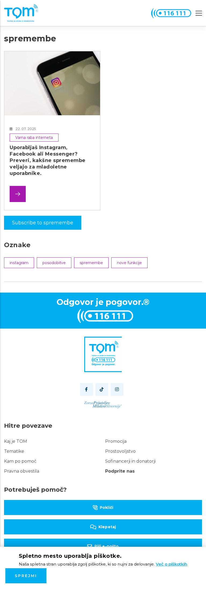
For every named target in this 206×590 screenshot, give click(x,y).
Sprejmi (26, 575)
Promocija (116, 441)
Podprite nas (120, 471)
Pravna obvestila (21, 471)
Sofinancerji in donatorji (130, 461)
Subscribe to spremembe (42, 223)
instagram (19, 262)
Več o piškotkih (171, 564)
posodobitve (54, 262)
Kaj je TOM (15, 441)
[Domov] (21, 13)
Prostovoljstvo (120, 451)
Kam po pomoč (20, 461)
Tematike (14, 451)
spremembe (91, 262)
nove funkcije (129, 262)
